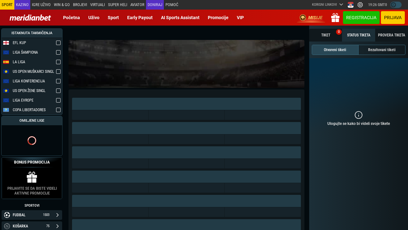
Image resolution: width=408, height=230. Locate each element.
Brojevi (80, 4)
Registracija (361, 17)
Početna (71, 17)
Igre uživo (41, 4)
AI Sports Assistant (180, 17)
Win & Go (62, 4)
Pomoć (171, 4)
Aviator (137, 4)
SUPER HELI (117, 4)
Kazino (22, 4)
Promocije (218, 17)
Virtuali (97, 4)
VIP (240, 17)
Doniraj (155, 4)
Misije (315, 17)
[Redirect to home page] (30, 18)
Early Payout (140, 17)
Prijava (393, 17)
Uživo (93, 17)
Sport (113, 17)
